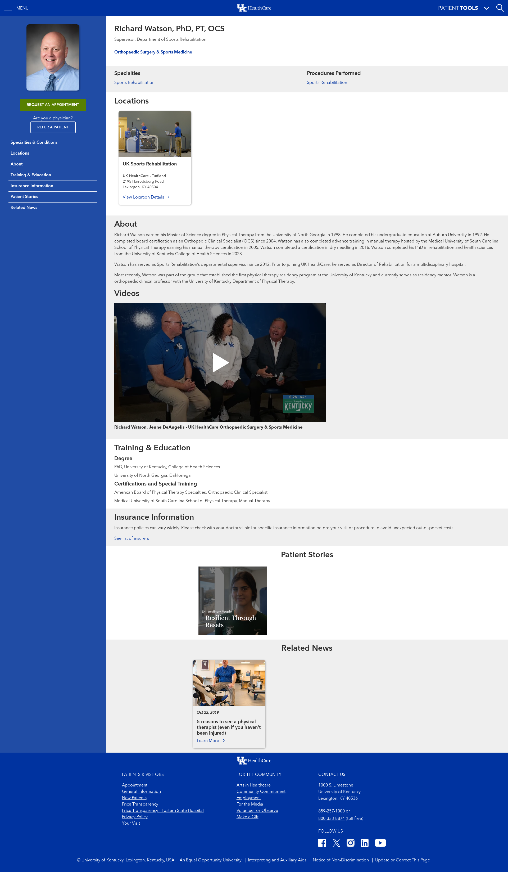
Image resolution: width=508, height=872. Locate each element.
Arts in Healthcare (254, 785)
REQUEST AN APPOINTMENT (53, 105)
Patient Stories (24, 197)
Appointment (134, 785)
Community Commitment (261, 792)
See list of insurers (131, 539)
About (16, 164)
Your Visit (131, 823)
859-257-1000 (331, 811)
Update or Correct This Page (402, 860)
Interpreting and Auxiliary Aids (277, 860)
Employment (249, 798)
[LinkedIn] (365, 844)
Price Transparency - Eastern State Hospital (163, 811)
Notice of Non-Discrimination (341, 860)
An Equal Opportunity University (211, 860)
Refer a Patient (53, 127)
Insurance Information (32, 186)
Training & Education (31, 175)
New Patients (134, 798)
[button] (16, 8)
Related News (24, 208)
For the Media (250, 804)
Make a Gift (247, 817)
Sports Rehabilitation (134, 83)
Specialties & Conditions (34, 143)
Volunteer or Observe (257, 811)
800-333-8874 (331, 819)
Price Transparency (140, 804)
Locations (20, 153)
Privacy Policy (135, 817)
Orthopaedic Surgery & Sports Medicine (153, 52)
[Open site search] (500, 8)
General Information (141, 792)
